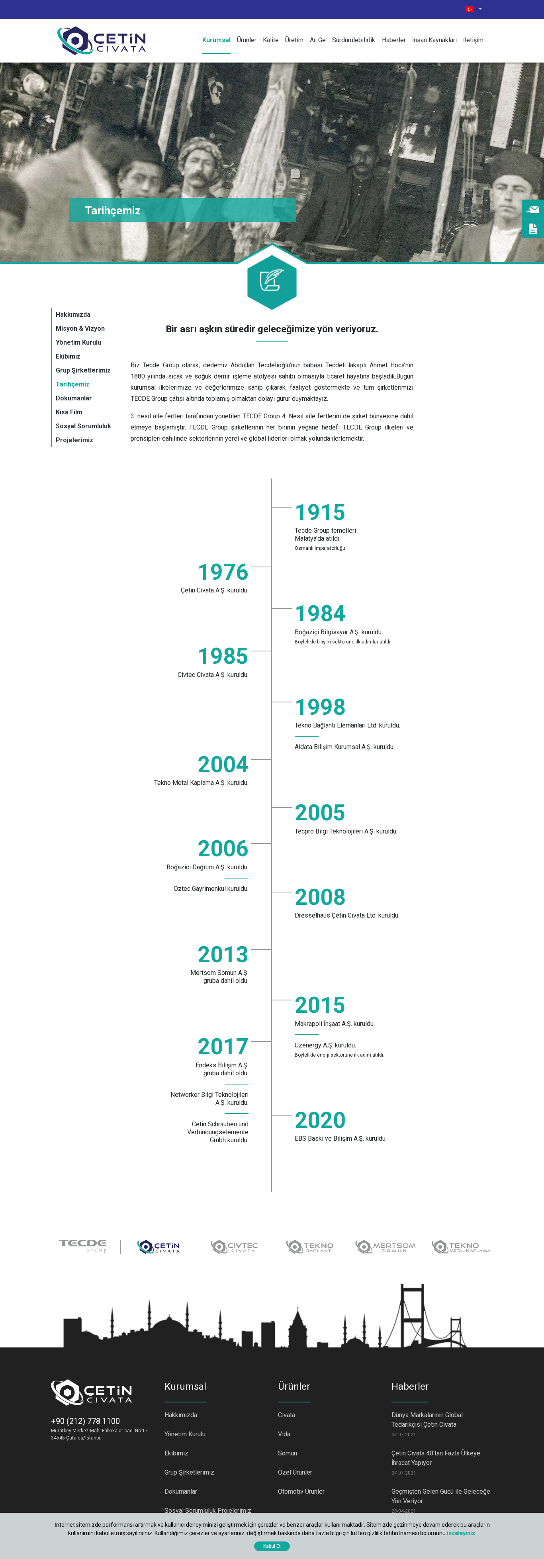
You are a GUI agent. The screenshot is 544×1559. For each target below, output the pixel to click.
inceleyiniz (461, 1533)
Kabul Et (272, 1546)
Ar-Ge (318, 40)
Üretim (294, 40)
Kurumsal (216, 40)
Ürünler (246, 40)
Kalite (271, 40)
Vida (284, 1434)
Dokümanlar (74, 398)
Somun (287, 1453)
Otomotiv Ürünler (301, 1491)
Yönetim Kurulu (78, 342)
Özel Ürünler (295, 1472)
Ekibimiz (68, 356)
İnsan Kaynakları (434, 40)
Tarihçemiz (73, 384)
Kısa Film (69, 412)
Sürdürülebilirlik (353, 40)
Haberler (394, 40)
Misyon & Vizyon (80, 328)
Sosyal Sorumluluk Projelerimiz (207, 1510)
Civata (286, 1415)
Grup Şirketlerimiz (83, 370)
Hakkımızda (73, 314)
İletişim (473, 40)
